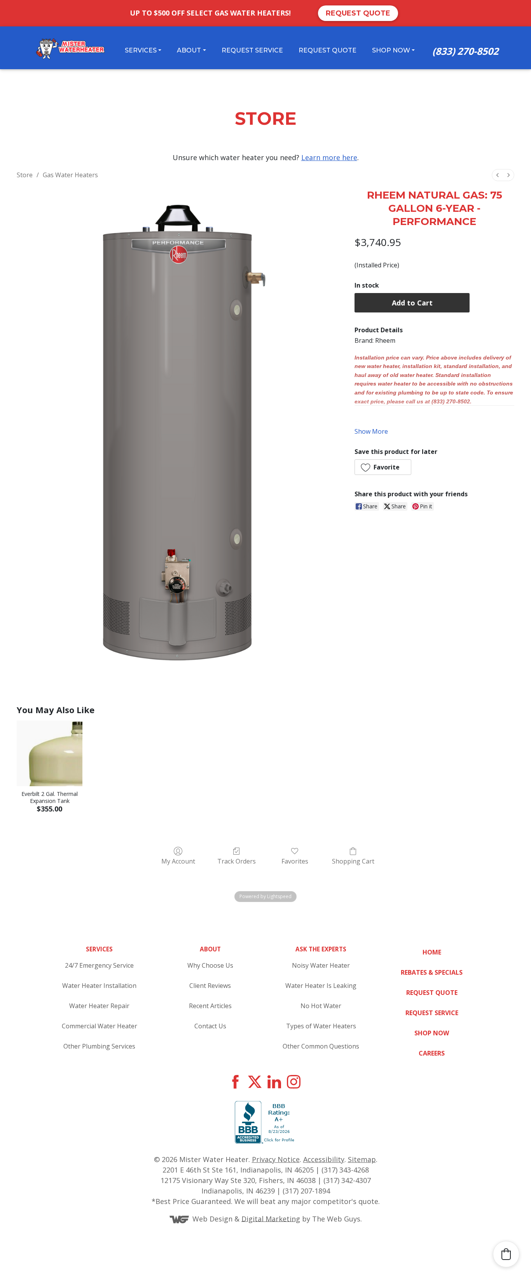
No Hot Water (320, 1006)
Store (25, 175)
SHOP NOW (431, 1033)
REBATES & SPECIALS (432, 972)
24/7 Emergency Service (99, 965)
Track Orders (236, 861)
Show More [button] (371, 431)
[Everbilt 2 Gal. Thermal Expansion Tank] (49, 753)
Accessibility (323, 1159)
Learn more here (329, 157)
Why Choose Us (210, 965)
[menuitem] (497, 175)
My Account (178, 861)
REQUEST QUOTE (432, 992)
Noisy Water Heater (321, 965)
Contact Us (210, 1026)
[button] (383, 467)
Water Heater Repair (99, 1006)
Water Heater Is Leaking (320, 985)
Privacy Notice (276, 1159)
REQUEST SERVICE (431, 1013)
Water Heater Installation (99, 985)
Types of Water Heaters (321, 1026)
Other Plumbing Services (99, 1046)
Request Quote (358, 13)
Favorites (294, 861)
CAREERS (432, 1053)
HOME (432, 952)
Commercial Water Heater (99, 1026)
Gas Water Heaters (70, 175)
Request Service (252, 50)
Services (141, 50)
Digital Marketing (270, 1218)
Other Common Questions (321, 1046)
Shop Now (391, 50)
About (189, 50)
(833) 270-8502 (465, 51)
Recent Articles (210, 1006)
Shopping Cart (353, 861)
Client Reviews (210, 985)
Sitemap (362, 1159)
